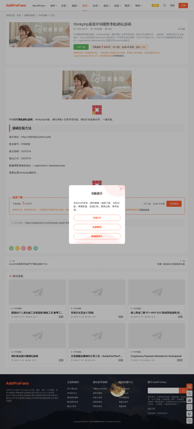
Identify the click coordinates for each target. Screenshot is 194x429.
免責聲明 (97, 227)
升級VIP (97, 217)
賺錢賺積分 (97, 236)
